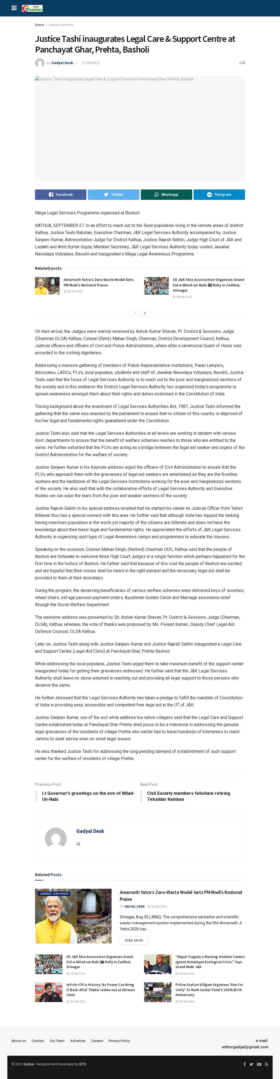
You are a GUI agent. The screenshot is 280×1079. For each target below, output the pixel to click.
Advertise (77, 1041)
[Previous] (135, 313)
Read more (134, 940)
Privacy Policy (119, 1041)
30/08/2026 (74, 291)
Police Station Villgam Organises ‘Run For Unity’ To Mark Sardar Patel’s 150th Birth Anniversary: (209, 989)
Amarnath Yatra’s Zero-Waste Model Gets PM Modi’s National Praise (99, 282)
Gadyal (29, 1064)
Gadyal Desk (62, 63)
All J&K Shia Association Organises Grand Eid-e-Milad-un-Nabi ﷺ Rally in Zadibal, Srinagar (208, 285)
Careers (97, 1041)
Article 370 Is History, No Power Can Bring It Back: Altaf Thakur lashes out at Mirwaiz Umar (100, 989)
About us (18, 1041)
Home (39, 25)
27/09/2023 (91, 63)
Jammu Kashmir (61, 25)
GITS (82, 1064)
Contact (38, 1041)
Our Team (57, 1041)
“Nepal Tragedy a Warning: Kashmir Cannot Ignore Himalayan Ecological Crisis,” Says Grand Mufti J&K (210, 961)
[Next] (145, 313)
